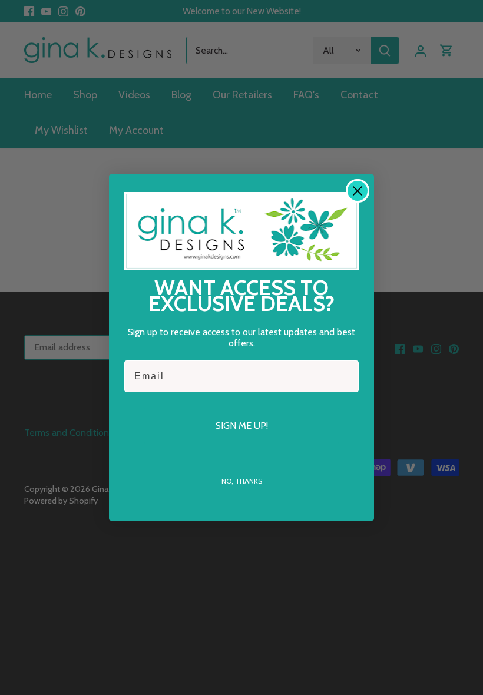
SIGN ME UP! (242, 425)
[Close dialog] (357, 190)
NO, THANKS (241, 480)
